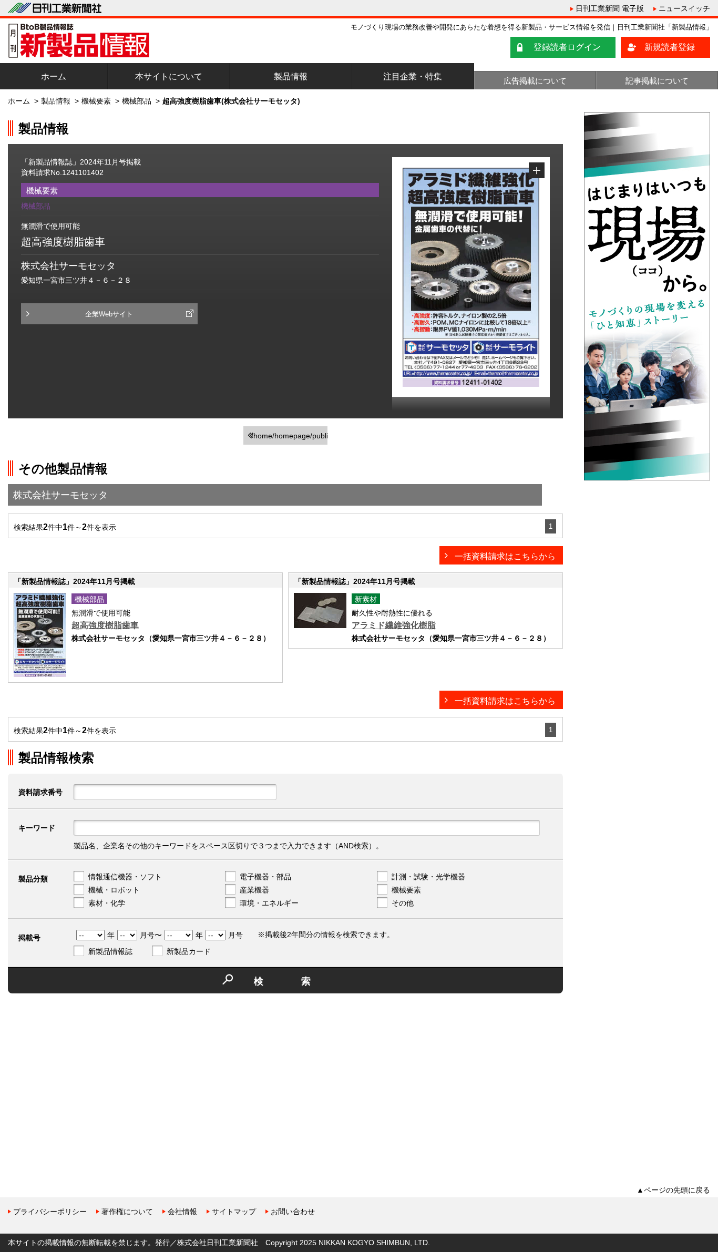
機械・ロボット (114, 890)
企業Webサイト (109, 314)
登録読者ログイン (567, 47)
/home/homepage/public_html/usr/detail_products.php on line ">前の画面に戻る (289, 438)
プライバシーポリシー (50, 1211)
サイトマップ (234, 1211)
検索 (301, 981)
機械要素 (96, 101)
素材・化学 (106, 903)
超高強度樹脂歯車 (105, 625)
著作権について (127, 1211)
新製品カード (189, 951)
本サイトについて (168, 76)
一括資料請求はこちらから (505, 556)
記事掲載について (657, 80)
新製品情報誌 (110, 951)
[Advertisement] (87, 1075)
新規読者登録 (669, 47)
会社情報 (182, 1211)
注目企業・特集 (412, 76)
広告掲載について (535, 80)
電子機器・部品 (265, 877)
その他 (403, 903)
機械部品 (136, 101)
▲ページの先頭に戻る (673, 1190)
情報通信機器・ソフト (125, 877)
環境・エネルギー (269, 903)
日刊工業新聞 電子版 (610, 8)
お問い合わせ (293, 1211)
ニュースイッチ (684, 8)
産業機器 (254, 890)
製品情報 (290, 76)
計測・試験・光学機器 (428, 877)
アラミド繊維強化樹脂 (394, 625)
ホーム (53, 76)
